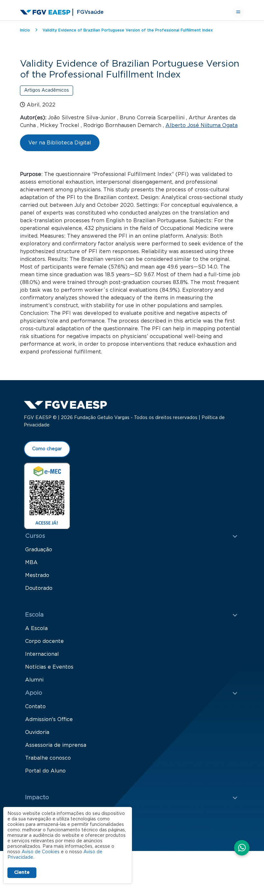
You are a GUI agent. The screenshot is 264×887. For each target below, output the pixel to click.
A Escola (36, 628)
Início (25, 30)
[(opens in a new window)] (47, 495)
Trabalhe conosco (48, 758)
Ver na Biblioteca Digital (59, 142)
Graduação (38, 549)
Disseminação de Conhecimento (66, 824)
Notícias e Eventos (49, 667)
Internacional (42, 654)
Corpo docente (44, 641)
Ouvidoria (37, 732)
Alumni (34, 679)
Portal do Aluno (45, 770)
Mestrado (37, 575)
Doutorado (38, 588)
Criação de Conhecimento (58, 811)
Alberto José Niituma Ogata (201, 125)
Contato (35, 706)
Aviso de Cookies (41, 852)
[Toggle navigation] (238, 12)
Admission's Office (49, 719)
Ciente (22, 872)
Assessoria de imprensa (55, 745)
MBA (31, 562)
